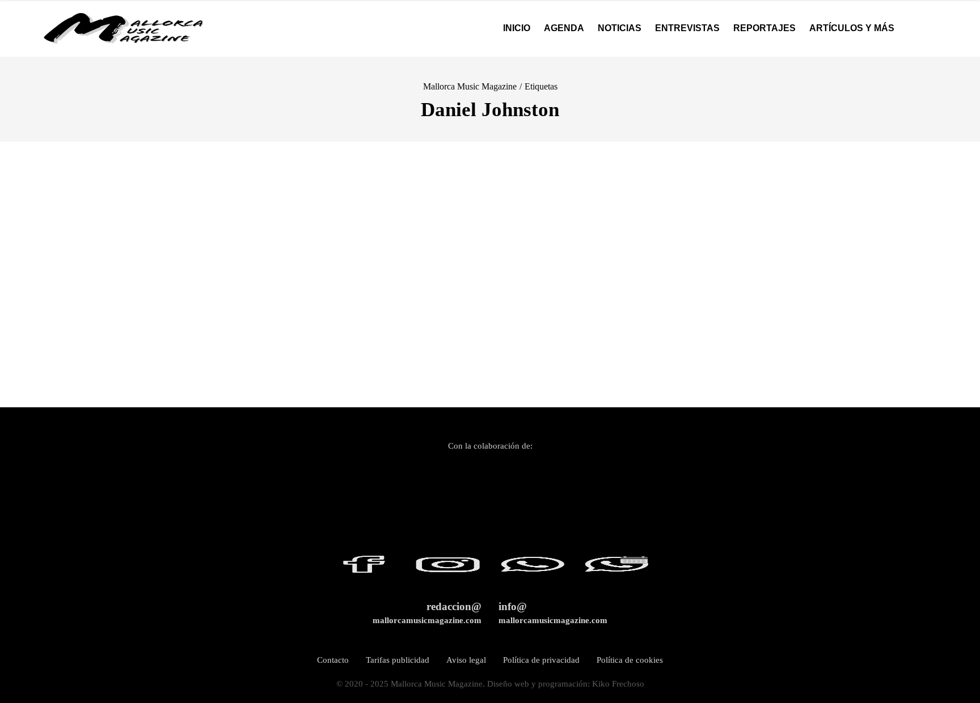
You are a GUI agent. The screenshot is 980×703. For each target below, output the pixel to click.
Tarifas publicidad (397, 659)
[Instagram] (442, 569)
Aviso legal (466, 659)
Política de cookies (630, 659)
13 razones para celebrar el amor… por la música (121, 372)
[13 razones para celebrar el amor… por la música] (122, 264)
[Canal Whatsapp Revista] (526, 569)
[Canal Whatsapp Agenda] (610, 569)
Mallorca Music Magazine (470, 86)
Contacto (333, 659)
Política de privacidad (541, 659)
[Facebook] (364, 569)
